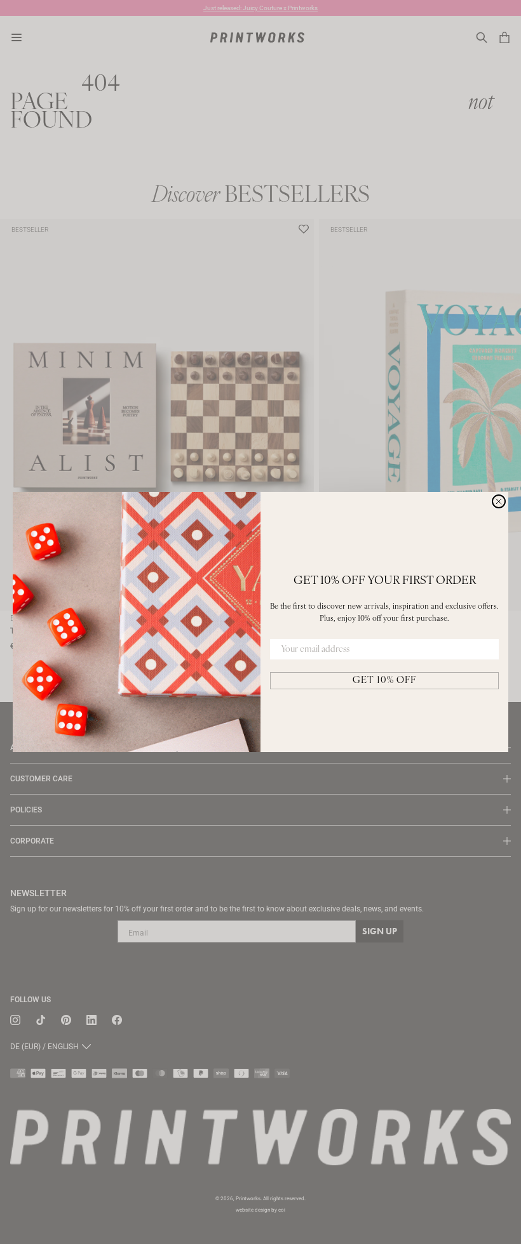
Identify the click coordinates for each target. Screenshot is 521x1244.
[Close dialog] (498, 501)
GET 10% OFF (384, 680)
